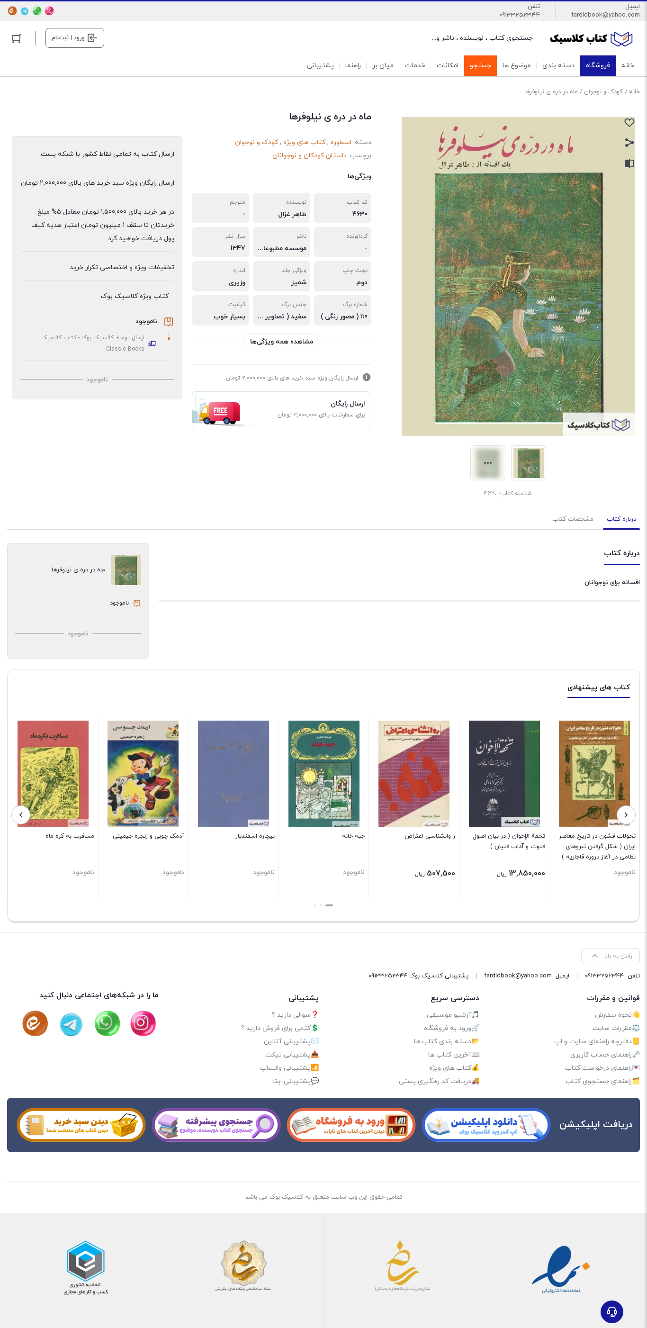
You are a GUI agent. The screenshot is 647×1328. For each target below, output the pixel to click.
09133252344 (519, 15)
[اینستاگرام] (49, 11)
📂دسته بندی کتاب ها (446, 1041)
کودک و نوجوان (603, 92)
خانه (634, 92)
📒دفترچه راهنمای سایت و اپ (597, 1041)
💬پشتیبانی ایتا (295, 1081)
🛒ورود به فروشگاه (451, 1028)
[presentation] (626, 814)
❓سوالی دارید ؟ (295, 1015)
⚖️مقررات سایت (616, 1028)
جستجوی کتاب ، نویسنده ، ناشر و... (482, 38)
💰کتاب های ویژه (454, 1068)
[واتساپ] (37, 11)
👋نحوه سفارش (617, 1015)
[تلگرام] (24, 11)
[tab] (621, 519)
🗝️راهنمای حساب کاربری (605, 1054)
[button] (329, 905)
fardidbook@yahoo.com (605, 15)
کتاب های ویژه (304, 142)
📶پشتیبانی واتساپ (289, 1068)
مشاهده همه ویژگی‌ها (281, 341)
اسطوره (341, 142)
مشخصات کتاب (572, 519)
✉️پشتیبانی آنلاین (291, 1041)
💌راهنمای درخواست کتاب (602, 1068)
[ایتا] (12, 11)
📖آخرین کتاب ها (453, 1054)
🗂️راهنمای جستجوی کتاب (603, 1081)
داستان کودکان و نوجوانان (309, 155)
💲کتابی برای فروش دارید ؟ (280, 1028)
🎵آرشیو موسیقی (453, 1015)
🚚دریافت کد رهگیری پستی (439, 1081)
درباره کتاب (621, 519)
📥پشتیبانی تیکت (292, 1054)
